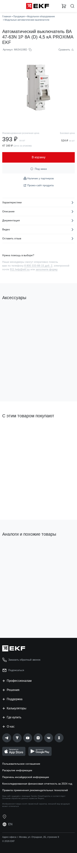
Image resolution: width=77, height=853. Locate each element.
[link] (6, 737)
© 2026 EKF (8, 841)
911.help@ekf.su (20, 269)
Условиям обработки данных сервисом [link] (19, 798)
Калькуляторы (16, 708)
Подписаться (16, 670)
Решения (13, 690)
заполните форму (47, 269)
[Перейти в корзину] (64, 6)
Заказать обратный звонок (24, 659)
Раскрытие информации (17, 770)
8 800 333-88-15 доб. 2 (38, 265)
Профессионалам (19, 680)
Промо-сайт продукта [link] (40, 185)
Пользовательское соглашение (21, 763)
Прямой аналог (13, 547)
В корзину (17, 383)
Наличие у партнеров (40, 178)
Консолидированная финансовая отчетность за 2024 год (37, 783)
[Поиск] (72, 6)
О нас (11, 726)
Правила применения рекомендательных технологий (35, 790)
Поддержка (14, 699)
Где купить (14, 717)
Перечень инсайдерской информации (25, 777)
